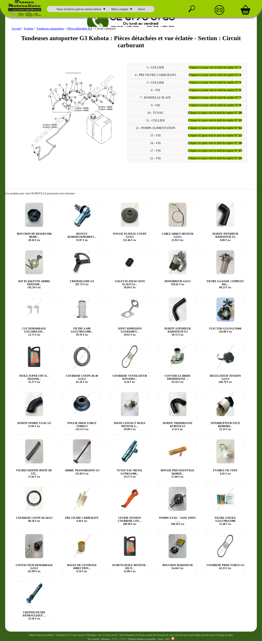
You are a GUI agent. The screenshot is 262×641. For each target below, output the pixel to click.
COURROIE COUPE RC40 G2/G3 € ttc (82, 378)
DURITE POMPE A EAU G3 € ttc (34, 425)
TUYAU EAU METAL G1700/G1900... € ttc (130, 473)
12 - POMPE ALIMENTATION (155, 128)
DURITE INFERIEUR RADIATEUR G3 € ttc (225, 236)
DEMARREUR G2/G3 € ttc (177, 283)
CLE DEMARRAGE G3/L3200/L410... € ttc (34, 331)
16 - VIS (155, 143)
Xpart (160, 639)
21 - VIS (155, 158)
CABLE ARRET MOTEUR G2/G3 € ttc (177, 236)
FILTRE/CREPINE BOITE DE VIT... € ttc (34, 473)
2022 (167, 639)
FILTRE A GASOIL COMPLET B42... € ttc (225, 284)
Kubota (28, 28)
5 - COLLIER (155, 82)
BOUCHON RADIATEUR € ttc (177, 567)
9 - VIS (155, 105)
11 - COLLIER (155, 120)
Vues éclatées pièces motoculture (78, 9)
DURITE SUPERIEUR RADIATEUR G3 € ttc (177, 331)
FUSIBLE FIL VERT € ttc (225, 472)
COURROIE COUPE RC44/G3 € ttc (34, 519)
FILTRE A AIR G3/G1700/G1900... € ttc (82, 331)
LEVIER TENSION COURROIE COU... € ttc (130, 520)
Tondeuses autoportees (50, 28)
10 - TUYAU (155, 112)
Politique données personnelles (142, 639)
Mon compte (119, 9)
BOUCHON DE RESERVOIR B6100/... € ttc (34, 236)
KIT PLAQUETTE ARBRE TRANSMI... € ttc (34, 284)
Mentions (105, 639)
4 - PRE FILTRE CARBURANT (155, 74)
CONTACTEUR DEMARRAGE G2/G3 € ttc (34, 568)
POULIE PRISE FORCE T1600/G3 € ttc (82, 426)
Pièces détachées (79, 28)
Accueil (16, 28)
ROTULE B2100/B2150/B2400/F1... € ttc (82, 236)
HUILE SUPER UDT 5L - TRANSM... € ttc (34, 378)
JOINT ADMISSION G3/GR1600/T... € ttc (130, 331)
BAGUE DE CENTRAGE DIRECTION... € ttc (82, 568)
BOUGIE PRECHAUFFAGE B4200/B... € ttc (177, 473)
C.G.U (123, 639)
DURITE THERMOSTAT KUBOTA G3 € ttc (177, 426)
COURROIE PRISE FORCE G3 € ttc (225, 567)
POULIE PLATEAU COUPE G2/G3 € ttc (130, 236)
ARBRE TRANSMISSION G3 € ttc (82, 472)
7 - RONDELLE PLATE (155, 97)
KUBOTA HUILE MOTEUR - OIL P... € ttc (129, 568)
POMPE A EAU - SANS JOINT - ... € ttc (177, 520)
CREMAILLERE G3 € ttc (82, 283)
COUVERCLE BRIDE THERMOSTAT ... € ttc (177, 378)
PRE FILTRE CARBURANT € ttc (82, 519)
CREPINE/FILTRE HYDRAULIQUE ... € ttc (34, 615)
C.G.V (115, 639)
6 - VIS (155, 90)
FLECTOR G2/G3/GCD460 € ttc (225, 330)
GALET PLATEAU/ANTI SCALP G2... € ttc (130, 284)
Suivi (141, 9)
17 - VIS (155, 150)
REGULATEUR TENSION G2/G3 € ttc (225, 378)
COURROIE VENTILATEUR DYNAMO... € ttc (130, 378)
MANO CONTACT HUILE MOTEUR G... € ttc (129, 426)
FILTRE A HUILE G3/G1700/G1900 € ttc (225, 520)
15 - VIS (155, 135)
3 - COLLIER (155, 67)
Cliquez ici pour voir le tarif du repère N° (215, 67)
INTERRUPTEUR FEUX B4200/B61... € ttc (225, 426)
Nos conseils (93, 639)
